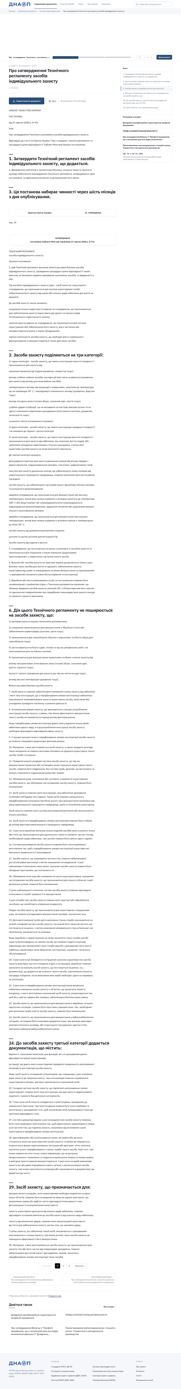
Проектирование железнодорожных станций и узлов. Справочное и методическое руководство (90, 1331)
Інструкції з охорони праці (62, 1371)
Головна (12, 11)
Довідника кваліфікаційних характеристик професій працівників (33, 1316)
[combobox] (155, 4)
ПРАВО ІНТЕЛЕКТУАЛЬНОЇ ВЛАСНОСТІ (86, 1314)
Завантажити (164, 57)
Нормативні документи (45, 4)
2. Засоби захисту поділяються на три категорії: (143, 88)
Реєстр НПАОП (67, 4)
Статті (81, 4)
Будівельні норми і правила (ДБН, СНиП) (69, 1375)
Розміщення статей (144, 1380)
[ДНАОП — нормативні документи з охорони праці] (19, 4)
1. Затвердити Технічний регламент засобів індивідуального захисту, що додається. (142, 75)
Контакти (106, 4)
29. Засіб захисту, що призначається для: (140, 107)
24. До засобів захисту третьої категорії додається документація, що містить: (145, 101)
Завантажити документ (28, 101)
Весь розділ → (110, 1306)
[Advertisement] (90, 33)
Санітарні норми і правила (104, 1375)
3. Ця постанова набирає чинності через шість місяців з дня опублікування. (146, 82)
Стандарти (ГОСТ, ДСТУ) (61, 1366)
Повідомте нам (54, 1296)
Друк (54, 101)
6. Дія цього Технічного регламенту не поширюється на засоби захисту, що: (145, 94)
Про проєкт (92, 4)
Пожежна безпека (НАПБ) (104, 1380)
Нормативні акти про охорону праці (108, 1371)
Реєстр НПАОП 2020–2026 (62, 1380)
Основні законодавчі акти (49, 11)
